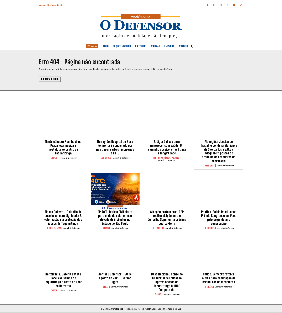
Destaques (106, 158)
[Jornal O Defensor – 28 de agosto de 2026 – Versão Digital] (115, 254)
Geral (106, 287)
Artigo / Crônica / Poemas (166, 158)
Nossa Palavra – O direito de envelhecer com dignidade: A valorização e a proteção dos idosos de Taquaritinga (63, 217)
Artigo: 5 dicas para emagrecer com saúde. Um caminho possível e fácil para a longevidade (167, 147)
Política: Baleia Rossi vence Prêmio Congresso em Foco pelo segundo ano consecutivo (218, 217)
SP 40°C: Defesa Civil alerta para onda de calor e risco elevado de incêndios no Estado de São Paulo (115, 217)
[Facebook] (207, 5)
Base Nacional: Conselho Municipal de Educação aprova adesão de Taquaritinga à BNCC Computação (167, 282)
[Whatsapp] (220, 5)
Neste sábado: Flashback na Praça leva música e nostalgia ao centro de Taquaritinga (63, 147)
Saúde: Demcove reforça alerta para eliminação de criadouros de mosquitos (218, 278)
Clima (106, 228)
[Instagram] (214, 5)
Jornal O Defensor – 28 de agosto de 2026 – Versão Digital (115, 278)
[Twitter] (227, 5)
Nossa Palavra (54, 228)
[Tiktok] (240, 5)
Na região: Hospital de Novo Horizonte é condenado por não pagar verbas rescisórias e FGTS (115, 147)
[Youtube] (234, 5)
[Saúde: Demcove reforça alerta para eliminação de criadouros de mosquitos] (218, 254)
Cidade (54, 158)
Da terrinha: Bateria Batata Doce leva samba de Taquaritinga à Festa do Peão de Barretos (63, 280)
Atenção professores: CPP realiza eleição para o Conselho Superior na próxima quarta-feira (167, 217)
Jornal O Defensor (68, 158)
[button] (192, 46)
